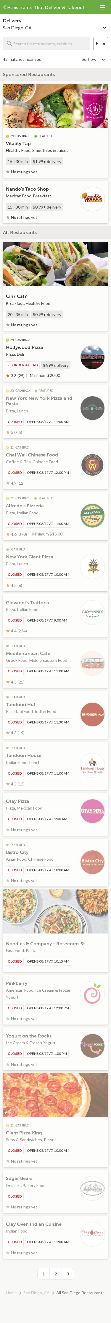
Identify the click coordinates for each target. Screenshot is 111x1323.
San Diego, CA (36, 1292)
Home (11, 1292)
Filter (100, 43)
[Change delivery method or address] (105, 26)
